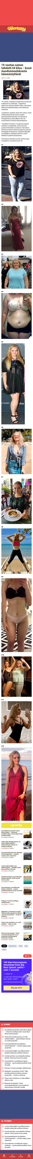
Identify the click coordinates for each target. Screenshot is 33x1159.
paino (26, 946)
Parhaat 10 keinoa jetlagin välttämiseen (9, 901)
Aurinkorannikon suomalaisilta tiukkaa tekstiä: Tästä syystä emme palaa (11, 878)
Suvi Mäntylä (4, 837)
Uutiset (4, 949)
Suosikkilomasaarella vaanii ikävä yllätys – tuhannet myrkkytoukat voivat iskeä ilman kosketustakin (12, 833)
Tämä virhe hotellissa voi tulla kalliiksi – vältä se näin (11, 923)
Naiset (20, 946)
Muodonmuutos (12, 946)
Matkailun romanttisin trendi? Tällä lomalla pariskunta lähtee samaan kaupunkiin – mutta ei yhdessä (11, 914)
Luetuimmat (8, 1121)
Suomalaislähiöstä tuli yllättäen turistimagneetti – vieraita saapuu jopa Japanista (11, 854)
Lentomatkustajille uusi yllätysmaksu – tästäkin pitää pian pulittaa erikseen (11, 867)
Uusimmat (7, 1025)
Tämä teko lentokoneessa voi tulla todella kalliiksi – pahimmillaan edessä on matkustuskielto (11, 844)
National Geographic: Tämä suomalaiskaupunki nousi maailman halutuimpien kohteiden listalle (10, 935)
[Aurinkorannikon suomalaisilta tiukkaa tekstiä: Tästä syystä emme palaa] (27, 880)
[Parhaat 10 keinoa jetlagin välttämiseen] (27, 904)
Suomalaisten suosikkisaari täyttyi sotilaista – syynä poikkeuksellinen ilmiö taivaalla (11, 889)
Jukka (2, 78)
